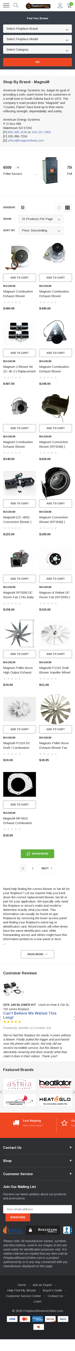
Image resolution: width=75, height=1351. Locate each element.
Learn (37, 1301)
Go (37, 62)
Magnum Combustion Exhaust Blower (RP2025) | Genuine (54, 371)
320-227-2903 (41, 132)
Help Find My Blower (21, 1290)
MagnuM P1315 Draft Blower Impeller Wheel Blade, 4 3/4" (54, 672)
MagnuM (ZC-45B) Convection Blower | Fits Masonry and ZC (17, 521)
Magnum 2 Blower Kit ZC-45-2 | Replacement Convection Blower (19, 371)
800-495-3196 (17, 132)
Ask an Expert (42, 1285)
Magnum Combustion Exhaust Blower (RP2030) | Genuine (54, 296)
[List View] (59, 207)
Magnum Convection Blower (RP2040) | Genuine (53, 446)
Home (22, 1285)
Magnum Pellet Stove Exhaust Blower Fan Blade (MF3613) (54, 747)
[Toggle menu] (6, 5)
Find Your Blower (37, 18)
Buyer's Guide (52, 1290)
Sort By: (9, 230)
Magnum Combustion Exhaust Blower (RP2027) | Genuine (18, 446)
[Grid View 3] (67, 207)
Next (45, 868)
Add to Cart (19, 277)
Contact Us (55, 1296)
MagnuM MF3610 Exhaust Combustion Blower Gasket (17, 823)
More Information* (33, 1125)
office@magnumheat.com (26, 140)
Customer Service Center (23, 1296)
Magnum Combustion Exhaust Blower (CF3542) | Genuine (18, 296)
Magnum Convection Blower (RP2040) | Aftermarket (53, 521)
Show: (7, 218)
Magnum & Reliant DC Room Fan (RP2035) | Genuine (54, 597)
